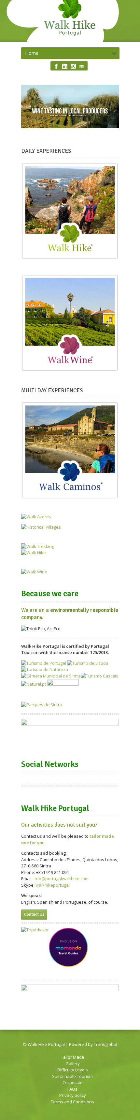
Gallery (72, 1063)
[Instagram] (73, 66)
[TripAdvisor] (81, 66)
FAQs (72, 1089)
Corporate (73, 1082)
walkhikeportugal (52, 885)
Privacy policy (72, 1095)
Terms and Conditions (72, 1102)
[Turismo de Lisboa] (87, 663)
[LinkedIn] (64, 66)
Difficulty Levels (72, 1070)
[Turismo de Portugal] (43, 663)
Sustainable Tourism (72, 1076)
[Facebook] (56, 66)
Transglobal (105, 1044)
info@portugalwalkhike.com (61, 878)
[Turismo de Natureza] (44, 669)
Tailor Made (72, 1057)
